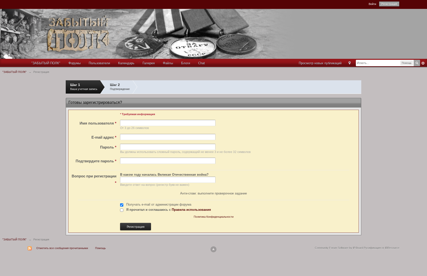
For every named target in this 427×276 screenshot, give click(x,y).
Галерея (149, 63)
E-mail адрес (103, 137)
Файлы (168, 63)
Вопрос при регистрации (94, 179)
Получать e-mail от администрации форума (158, 204)
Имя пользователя (98, 123)
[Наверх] (213, 249)
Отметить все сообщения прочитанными (62, 248)
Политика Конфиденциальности (214, 216)
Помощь (100, 248)
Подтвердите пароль (96, 161)
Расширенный (423, 63)
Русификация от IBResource (381, 247)
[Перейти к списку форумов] (156, 33)
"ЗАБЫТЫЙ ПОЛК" (45, 63)
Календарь (126, 63)
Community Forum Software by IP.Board (339, 247)
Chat (201, 63)
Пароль (108, 147)
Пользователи (99, 63)
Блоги (185, 63)
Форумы (74, 63)
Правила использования (191, 210)
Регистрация (389, 3)
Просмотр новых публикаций (320, 63)
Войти (372, 3)
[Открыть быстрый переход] (349, 63)
